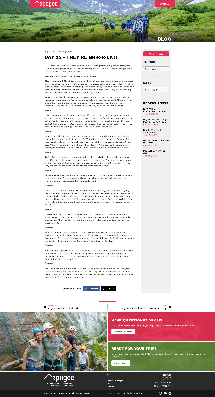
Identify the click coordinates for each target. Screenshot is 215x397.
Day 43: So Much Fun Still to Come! (156, 141)
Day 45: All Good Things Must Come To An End (155, 120)
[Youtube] (165, 393)
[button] (182, 4)
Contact (165, 3)
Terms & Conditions (117, 393)
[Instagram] (160, 393)
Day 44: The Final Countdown (152, 131)
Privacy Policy (135, 393)
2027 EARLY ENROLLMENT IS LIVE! (154, 110)
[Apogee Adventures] (45, 4)
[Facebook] (169, 393)
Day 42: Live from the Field (154, 152)
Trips (109, 375)
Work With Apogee (115, 381)
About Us (111, 378)
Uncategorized (65, 52)
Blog (109, 383)
